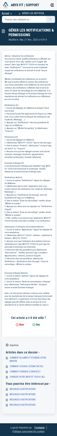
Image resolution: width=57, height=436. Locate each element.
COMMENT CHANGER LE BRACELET (25, 371)
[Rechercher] (50, 19)
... (15, 13)
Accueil (5, 13)
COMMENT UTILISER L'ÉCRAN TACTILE (26, 366)
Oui (38, 324)
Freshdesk (39, 427)
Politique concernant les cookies (28, 431)
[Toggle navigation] (52, 5)
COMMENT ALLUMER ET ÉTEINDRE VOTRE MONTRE (28, 359)
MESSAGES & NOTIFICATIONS (23, 389)
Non (21, 324)
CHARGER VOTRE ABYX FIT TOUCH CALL (27, 377)
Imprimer (14, 345)
